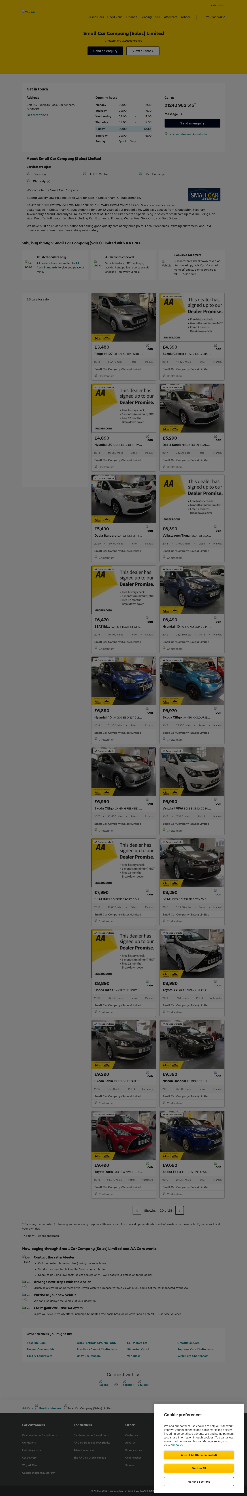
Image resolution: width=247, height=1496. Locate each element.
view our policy (173, 1445)
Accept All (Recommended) (199, 1455)
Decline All (199, 1468)
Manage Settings (199, 1481)
